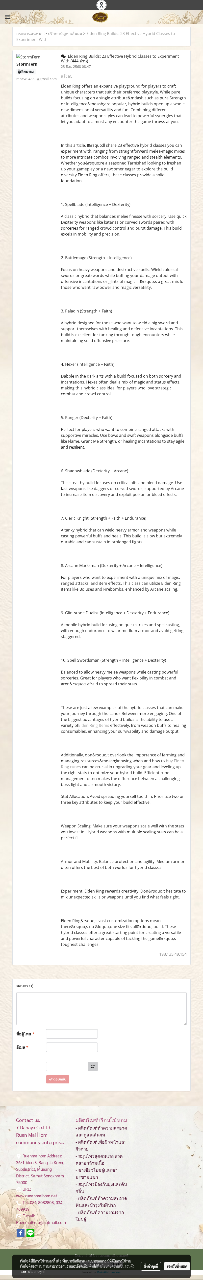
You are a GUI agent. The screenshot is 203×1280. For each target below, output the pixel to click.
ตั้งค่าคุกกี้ (151, 1266)
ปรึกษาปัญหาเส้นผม (65, 33)
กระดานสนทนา (30, 33)
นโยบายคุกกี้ (36, 1271)
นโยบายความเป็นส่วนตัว (117, 1266)
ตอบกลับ (59, 1079)
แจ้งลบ (67, 76)
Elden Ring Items (93, 725)
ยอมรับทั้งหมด (177, 1266)
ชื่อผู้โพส (25, 1034)
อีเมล (22, 1047)
